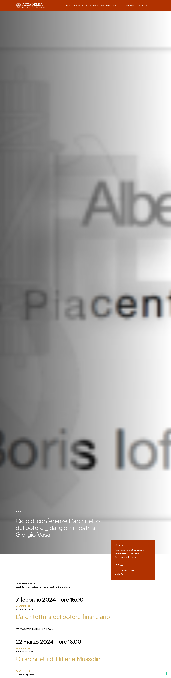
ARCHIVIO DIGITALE (109, 5)
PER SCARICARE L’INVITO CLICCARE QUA (35, 629)
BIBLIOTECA (142, 5)
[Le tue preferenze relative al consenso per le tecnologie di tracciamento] (166, 673)
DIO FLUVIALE (129, 5)
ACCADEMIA (91, 5)
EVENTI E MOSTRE (73, 5)
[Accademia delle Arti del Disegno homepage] (30, 5)
